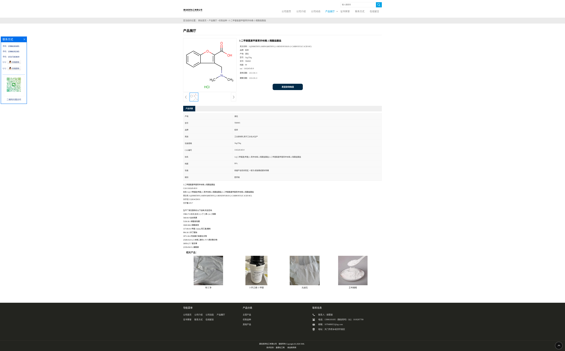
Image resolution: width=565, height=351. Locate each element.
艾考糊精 (353, 288)
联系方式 (198, 319)
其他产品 (247, 324)
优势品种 (223, 20)
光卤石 (305, 288)
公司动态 (210, 315)
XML (303, 344)
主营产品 (247, 315)
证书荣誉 (187, 319)
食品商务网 (291, 348)
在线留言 (210, 319)
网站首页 (202, 20)
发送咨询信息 (288, 87)
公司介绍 (198, 315)
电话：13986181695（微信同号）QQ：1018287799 (340, 319)
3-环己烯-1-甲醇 (256, 288)
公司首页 (187, 315)
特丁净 (208, 288)
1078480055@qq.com (333, 324)
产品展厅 (213, 20)
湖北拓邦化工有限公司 (268, 344)
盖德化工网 (280, 348)
